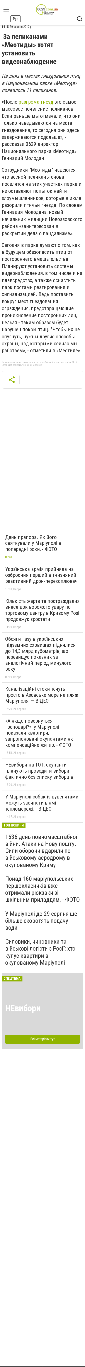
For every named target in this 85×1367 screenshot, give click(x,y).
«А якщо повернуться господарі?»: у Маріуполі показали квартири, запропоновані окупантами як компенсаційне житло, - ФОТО (39, 733)
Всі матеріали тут (42, 1039)
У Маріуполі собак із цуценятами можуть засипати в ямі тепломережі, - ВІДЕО (41, 803)
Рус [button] (15, 19)
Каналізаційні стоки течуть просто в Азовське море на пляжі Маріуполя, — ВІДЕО (42, 695)
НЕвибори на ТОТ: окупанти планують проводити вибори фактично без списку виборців (39, 771)
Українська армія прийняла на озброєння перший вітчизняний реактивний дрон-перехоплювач (41, 575)
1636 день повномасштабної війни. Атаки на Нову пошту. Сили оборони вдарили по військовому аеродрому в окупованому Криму (41, 850)
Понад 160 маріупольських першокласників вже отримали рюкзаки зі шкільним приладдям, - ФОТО (42, 889)
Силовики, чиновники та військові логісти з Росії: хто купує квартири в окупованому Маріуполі (40, 952)
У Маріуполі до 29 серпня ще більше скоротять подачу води (41, 920)
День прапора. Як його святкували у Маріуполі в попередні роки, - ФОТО (33, 543)
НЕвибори (23, 1008)
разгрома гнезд (36, 102)
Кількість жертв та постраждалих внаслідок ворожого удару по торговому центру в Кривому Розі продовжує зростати (42, 610)
